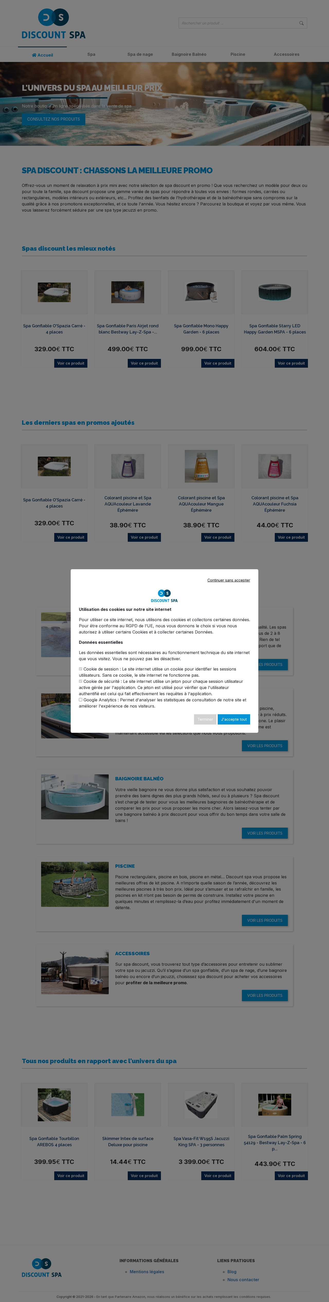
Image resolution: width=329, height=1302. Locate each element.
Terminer (205, 719)
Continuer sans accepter (228, 580)
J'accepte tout (234, 719)
